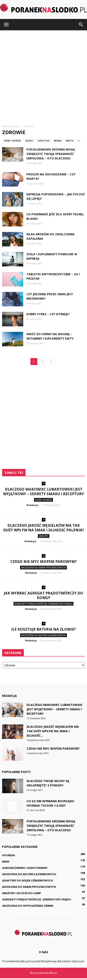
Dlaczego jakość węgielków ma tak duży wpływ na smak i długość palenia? (43, 527)
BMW (5, 861)
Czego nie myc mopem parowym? (43, 561)
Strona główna (10, 126)
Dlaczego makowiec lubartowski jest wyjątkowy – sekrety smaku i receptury (43, 491)
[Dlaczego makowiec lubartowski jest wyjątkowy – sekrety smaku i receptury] (12, 710)
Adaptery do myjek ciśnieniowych (27, 880)
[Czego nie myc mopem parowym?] (12, 753)
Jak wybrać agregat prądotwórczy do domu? (43, 595)
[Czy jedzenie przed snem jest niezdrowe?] (12, 299)
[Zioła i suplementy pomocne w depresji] (12, 259)
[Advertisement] (43, 75)
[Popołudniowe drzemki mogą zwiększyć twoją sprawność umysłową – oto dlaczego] (12, 154)
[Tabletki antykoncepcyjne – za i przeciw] (12, 279)
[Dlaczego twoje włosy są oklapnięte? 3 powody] (12, 786)
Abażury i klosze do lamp (21, 893)
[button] (81, 24)
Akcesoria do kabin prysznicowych (43, 567)
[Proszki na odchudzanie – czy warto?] (12, 179)
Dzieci (29, 140)
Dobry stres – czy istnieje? (48, 314)
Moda (57, 140)
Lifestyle (43, 140)
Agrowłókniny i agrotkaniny (25, 868)
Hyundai (8, 855)
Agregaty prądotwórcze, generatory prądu (43, 603)
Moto (70, 140)
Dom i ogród (12, 140)
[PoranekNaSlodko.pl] (43, 10)
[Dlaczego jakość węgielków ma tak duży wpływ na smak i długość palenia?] (12, 731)
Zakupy (43, 535)
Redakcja (32, 505)
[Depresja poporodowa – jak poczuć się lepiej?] (12, 199)
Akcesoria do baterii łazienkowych (43, 635)
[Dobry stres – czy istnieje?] (12, 319)
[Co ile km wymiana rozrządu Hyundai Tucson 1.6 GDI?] (12, 806)
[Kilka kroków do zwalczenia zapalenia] (12, 239)
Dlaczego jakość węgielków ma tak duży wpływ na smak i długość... (53, 731)
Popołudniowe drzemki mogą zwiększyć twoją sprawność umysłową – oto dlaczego (50, 153)
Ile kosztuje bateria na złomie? (43, 629)
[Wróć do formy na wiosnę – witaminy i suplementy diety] (12, 339)
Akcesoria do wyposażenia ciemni (27, 906)
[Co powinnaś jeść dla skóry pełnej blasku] (12, 219)
